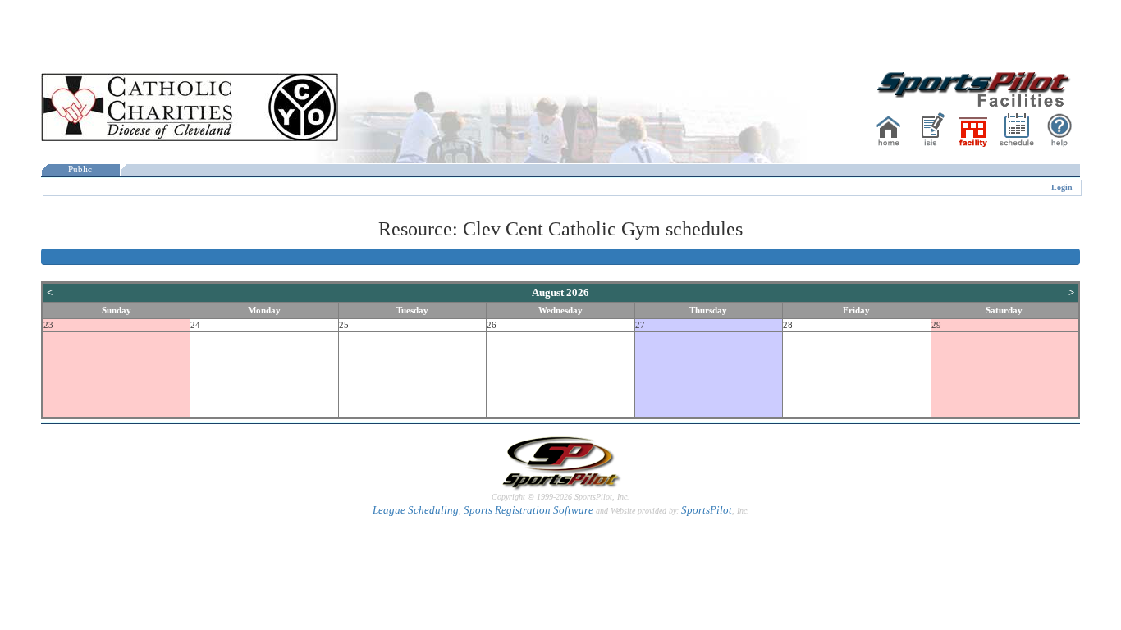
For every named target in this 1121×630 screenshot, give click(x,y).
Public (80, 169)
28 (788, 325)
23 (48, 325)
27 (640, 325)
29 (936, 325)
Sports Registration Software (528, 510)
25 (344, 325)
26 (491, 325)
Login (1062, 187)
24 (195, 325)
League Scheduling (416, 510)
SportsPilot (706, 510)
